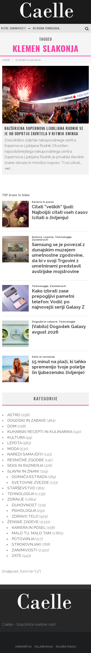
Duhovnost (24, 505)
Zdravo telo (25, 516)
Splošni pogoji (66, 646)
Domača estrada (29, 477)
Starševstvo (21, 488)
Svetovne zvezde (30, 482)
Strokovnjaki (26, 544)
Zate (16, 555)
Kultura (16, 437)
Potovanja (23, 539)
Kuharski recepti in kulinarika (39, 431)
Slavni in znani (23, 471)
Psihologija (24, 510)
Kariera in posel (29, 527)
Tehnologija (20, 494)
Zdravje (15, 499)
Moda (13, 448)
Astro (13, 415)
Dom (12, 426)
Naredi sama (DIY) (25, 454)
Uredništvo (23, 646)
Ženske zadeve (23, 522)
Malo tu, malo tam (31, 533)
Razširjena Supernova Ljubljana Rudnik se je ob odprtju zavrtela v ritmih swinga (43, 131)
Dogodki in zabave (26, 420)
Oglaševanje (43, 646)
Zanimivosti (24, 550)
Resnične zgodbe (25, 460)
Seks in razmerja (25, 465)
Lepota (14, 443)
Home (6, 60)
